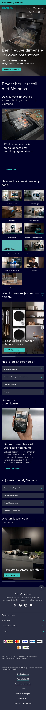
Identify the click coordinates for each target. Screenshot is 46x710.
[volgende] (42, 100)
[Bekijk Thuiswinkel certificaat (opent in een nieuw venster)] (25, 648)
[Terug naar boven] (41, 587)
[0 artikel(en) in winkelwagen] (39, 12)
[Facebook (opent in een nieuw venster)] (15, 605)
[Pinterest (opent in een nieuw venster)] (20, 605)
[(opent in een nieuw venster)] (8, 642)
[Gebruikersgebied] (30, 12)
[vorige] (37, 100)
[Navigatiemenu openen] (43, 12)
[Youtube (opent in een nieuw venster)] (31, 605)
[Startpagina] (7, 8)
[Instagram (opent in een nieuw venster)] (25, 605)
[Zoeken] (34, 12)
